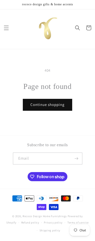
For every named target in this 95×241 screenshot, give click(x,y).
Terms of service (78, 222)
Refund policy (30, 222)
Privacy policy (53, 222)
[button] (6, 27)
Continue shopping (47, 104)
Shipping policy (50, 230)
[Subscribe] (76, 158)
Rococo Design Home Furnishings (45, 216)
